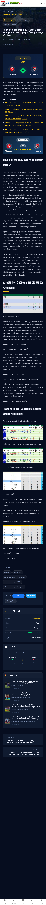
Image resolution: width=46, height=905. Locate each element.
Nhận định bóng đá (17, 11)
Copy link (12, 601)
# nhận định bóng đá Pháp (12, 582)
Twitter (32, 595)
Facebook (19, 595)
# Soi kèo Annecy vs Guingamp (14, 587)
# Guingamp (18, 572)
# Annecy (7, 572)
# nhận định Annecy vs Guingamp (14, 577)
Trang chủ (6, 11)
